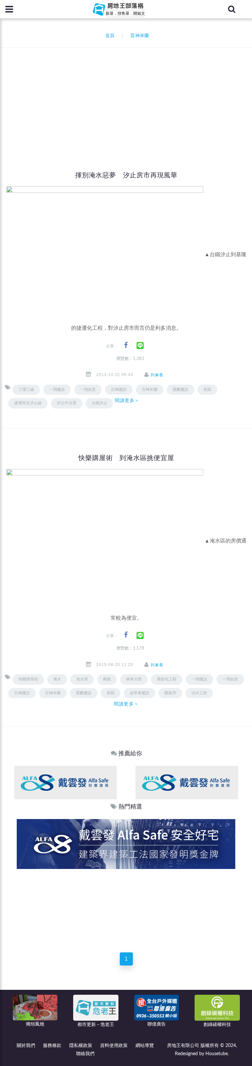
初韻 (207, 389)
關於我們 (26, 1045)
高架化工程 (167, 679)
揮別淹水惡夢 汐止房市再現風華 (126, 175)
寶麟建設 (180, 389)
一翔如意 (88, 389)
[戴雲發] (65, 782)
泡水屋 (82, 679)
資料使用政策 (114, 1045)
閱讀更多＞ (127, 400)
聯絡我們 (85, 1054)
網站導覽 (145, 1045)
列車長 (157, 375)
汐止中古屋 (66, 403)
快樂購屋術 (28, 679)
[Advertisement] (128, 97)
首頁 (109, 35)
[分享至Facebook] (126, 345)
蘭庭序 (170, 693)
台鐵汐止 (99, 403)
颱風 (107, 679)
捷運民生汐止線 (28, 403)
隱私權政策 (80, 1045)
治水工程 (199, 693)
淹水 (57, 679)
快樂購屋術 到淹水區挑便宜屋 (126, 457)
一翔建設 (57, 389)
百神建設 (22, 693)
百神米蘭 (150, 389)
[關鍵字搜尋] (232, 9)
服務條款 (52, 1045)
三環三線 (26, 389)
